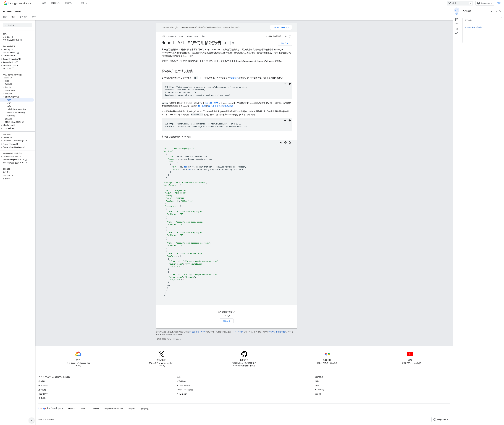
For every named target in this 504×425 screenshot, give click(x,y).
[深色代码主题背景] (290, 84)
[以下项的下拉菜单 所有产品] (75, 3)
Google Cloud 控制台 (185, 390)
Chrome (83, 409)
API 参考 (202, 106)
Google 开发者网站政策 (277, 332)
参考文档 (23, 17)
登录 (499, 3)
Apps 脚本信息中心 (184, 385)
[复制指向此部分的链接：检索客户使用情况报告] (195, 71)
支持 (34, 17)
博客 (317, 381)
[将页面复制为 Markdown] (233, 43)
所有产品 (68, 3)
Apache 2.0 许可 (237, 332)
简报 (317, 385)
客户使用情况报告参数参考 (220, 106)
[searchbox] (17, 25)
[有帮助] (286, 36)
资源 (82, 3)
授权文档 (234, 78)
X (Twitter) (319, 390)
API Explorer (182, 394)
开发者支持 (43, 394)
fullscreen (495, 10)
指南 (13, 17)
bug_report (491, 10)
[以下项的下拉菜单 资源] (87, 3)
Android (71, 409)
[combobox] (460, 3)
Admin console (12, 11)
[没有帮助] (290, 36)
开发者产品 (43, 385)
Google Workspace (175, 36)
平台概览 (42, 381)
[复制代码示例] (290, 142)
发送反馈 (284, 43)
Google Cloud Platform (113, 409)
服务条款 (42, 398)
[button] (17, 49)
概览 (5, 17)
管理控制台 (55, 3)
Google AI (132, 409)
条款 (40, 419)
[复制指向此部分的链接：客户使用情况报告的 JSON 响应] (193, 136)
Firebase (95, 409)
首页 (44, 3)
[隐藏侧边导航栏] (31, 420)
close (499, 10)
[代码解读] (285, 84)
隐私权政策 (49, 419)
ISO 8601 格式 (211, 103)
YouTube (318, 394)
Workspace (26, 3)
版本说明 (42, 390)
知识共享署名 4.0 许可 (197, 332)
